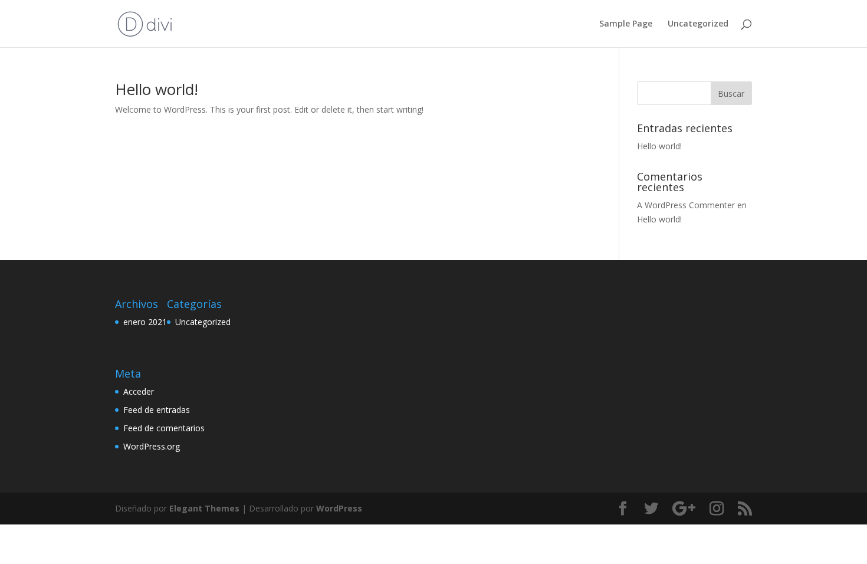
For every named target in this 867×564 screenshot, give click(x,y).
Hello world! (156, 89)
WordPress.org (151, 446)
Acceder (138, 391)
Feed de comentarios (164, 428)
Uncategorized (698, 24)
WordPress (339, 508)
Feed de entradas (156, 409)
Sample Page (625, 24)
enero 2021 (145, 321)
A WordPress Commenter (686, 205)
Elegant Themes (204, 508)
